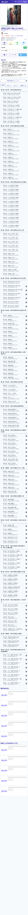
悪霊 (21, 35)
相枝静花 (6, 33)
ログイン (20, 1)
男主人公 (3, 35)
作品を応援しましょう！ (13, 80)
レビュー (15, 85)
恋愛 (12, 35)
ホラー (19, 26)
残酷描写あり (8, 35)
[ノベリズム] (4, 1)
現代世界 (15, 26)
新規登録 (25, 1)
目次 (3, 85)
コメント (8, 85)
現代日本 (18, 35)
